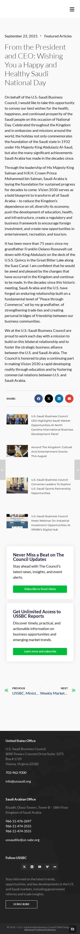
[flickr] (55, 866)
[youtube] (39, 866)
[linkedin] (32, 866)
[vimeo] (47, 866)
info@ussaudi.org (18, 781)
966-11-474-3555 (18, 831)
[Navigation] (72, 9)
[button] (38, 398)
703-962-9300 (16, 772)
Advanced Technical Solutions (40, 929)
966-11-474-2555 (18, 826)
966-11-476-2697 (18, 821)
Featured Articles (58, 36)
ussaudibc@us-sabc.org (22, 840)
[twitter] (24, 866)
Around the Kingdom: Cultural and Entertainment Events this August (51, 452)
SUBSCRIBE (21, 904)
